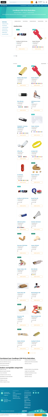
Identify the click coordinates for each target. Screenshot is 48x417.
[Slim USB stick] (22, 94)
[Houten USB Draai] (36, 168)
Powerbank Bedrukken (4, 378)
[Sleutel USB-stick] (36, 71)
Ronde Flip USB (34, 198)
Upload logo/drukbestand (17, 393)
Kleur (23, 56)
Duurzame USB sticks (5, 34)
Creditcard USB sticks (5, 27)
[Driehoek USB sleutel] (36, 215)
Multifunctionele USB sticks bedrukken (31, 361)
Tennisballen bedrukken (26, 397)
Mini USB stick (34, 269)
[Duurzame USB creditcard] (22, 309)
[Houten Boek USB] (22, 286)
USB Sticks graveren (5, 30)
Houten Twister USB (21, 269)
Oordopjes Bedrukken (28, 374)
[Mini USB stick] (36, 262)
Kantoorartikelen (30, 5)
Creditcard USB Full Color (22, 198)
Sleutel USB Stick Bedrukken (4, 363)
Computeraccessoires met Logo (5, 374)
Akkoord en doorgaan (40, 414)
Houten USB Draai (35, 174)
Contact (42, 5)
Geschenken (36, 5)
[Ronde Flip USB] (36, 191)
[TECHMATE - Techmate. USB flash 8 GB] (22, 119)
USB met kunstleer (21, 221)
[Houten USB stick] (36, 238)
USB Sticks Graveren (28, 363)
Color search (22, 56)
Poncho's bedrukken (27, 405)
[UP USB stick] (22, 168)
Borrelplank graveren (27, 395)
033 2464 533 (6, 399)
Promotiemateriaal (24, 5)
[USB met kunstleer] (22, 215)
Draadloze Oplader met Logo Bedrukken (31, 369)
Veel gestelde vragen (16, 396)
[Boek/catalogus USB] (36, 286)
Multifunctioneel (4, 32)
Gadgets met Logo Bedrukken (30, 371)
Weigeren (30, 414)
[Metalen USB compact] (22, 71)
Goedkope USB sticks (5, 23)
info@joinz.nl (6, 395)
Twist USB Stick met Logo (4, 365)
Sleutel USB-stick (35, 77)
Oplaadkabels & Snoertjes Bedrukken (6, 376)
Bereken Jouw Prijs (23, 85)
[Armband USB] (36, 144)
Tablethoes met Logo (3, 380)
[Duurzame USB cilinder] (22, 238)
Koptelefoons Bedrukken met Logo (30, 372)
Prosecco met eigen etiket (27, 401)
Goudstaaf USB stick (35, 341)
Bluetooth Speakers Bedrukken (5, 371)
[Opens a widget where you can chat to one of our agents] (44, 415)
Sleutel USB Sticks (40, 21)
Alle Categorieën (4, 5)
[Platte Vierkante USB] (36, 309)
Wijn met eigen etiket (27, 392)
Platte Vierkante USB (36, 316)
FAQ (39, 5)
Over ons (45, 5)
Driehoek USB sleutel (36, 221)
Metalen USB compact (22, 77)
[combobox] (21, 2)
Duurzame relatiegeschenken (27, 407)
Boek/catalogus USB (35, 292)
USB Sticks (4, 21)
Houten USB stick (35, 245)
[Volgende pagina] (33, 353)
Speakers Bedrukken (27, 404)
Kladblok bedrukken (27, 402)
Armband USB (34, 151)
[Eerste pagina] (24, 353)
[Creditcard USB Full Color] (22, 191)
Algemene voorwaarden (16, 398)
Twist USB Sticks (4, 25)
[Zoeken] (32, 2)
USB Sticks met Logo (28, 376)
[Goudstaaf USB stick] (36, 334)
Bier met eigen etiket (27, 393)
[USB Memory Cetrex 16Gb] (36, 94)
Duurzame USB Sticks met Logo (5, 361)
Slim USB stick (20, 101)
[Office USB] (22, 144)
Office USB (19, 151)
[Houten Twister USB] (22, 262)
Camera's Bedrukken (3, 372)
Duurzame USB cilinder (22, 245)
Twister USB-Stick (35, 126)
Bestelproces (15, 395)
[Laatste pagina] (35, 353)
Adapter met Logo (3, 369)
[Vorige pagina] (26, 353)
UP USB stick (20, 174)
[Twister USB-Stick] (36, 119)
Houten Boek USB (21, 292)
